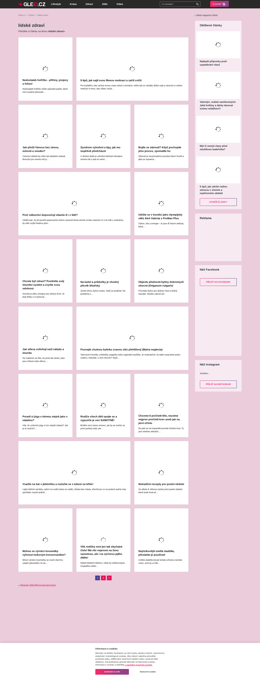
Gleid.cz (21, 15)
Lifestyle (56, 4)
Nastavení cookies (148, 672)
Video (119, 4)
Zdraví (89, 4)
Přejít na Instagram (218, 384)
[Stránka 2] (109, 578)
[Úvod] (31, 4)
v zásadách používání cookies (138, 665)
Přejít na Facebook (218, 282)
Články (31, 15)
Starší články (218, 202)
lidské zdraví (43, 15)
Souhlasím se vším (112, 672)
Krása (73, 4)
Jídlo (105, 4)
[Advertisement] (217, 241)
